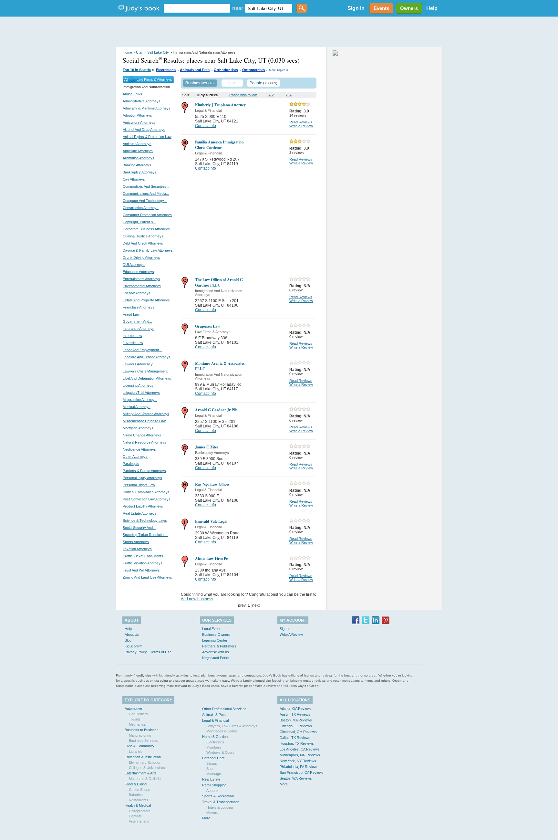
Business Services (143, 740)
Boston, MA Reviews (296, 720)
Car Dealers (138, 714)
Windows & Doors (220, 752)
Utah (139, 52)
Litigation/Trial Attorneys (141, 392)
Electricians (166, 70)
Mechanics (137, 724)
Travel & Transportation (220, 802)
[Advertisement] (279, 32)
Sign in (356, 8)
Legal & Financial (215, 720)
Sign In (285, 629)
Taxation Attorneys (137, 549)
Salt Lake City (158, 52)
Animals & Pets (214, 715)
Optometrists (253, 70)
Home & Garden (215, 737)
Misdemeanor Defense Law (144, 421)
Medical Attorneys (136, 407)
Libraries (135, 751)
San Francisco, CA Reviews (302, 772)
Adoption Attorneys (137, 115)
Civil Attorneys (134, 179)
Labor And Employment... (142, 350)
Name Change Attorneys (142, 435)
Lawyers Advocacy (138, 364)
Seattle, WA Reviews (296, 778)
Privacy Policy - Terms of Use (148, 652)
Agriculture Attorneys (139, 122)
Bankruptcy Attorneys (140, 172)
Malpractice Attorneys (140, 400)
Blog (128, 640)
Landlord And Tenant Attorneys (146, 357)
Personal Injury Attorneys (142, 478)
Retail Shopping (214, 785)
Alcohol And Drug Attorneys (144, 129)
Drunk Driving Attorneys (141, 257)
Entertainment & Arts (141, 773)
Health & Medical (138, 805)
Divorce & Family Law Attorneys (148, 250)
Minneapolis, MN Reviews (300, 755)
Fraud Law (131, 314)
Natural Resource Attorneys (144, 442)
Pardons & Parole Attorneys (144, 471)
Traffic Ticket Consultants (143, 556)
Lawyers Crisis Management (145, 371)
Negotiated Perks (215, 658)
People (256, 83)
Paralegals (131, 464)
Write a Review (301, 126)
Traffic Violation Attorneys (142, 563)
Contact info (205, 125)
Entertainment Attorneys (141, 279)
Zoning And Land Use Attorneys (147, 577)
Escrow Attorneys (136, 293)
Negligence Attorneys (139, 449)
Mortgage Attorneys (138, 428)
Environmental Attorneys (142, 286)
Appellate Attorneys (138, 151)
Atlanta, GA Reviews (296, 708)
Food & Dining (136, 784)
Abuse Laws (132, 94)
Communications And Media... (146, 193)
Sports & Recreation (218, 796)
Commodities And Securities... (146, 186)
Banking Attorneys (137, 165)
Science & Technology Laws (145, 520)
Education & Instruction (143, 757)
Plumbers (213, 747)
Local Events (212, 629)
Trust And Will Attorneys (141, 570)
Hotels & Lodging (219, 807)
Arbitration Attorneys (138, 158)
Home (127, 52)
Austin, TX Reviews (295, 714)
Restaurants (138, 800)
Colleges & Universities (147, 768)
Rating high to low (243, 95)
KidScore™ (133, 646)
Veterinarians (139, 821)
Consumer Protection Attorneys (147, 215)
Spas (210, 769)
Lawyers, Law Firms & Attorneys (231, 726)
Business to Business (142, 730)
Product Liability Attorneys (143, 506)
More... (207, 818)
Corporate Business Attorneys (146, 229)
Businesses (196, 83)
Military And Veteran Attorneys (146, 414)
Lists (232, 83)
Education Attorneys (138, 272)
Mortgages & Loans (221, 731)
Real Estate (211, 779)
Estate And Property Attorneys (146, 300)
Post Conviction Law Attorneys (146, 499)
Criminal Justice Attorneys (143, 236)
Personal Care (213, 758)
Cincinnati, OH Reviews (298, 732)
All (126, 79)
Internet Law (132, 336)
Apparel (212, 791)
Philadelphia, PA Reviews (299, 767)
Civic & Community (139, 746)
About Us (132, 634)
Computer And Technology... (145, 201)
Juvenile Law (133, 343)
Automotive (133, 708)
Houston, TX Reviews (297, 743)
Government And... (137, 321)
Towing (134, 719)
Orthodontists (226, 70)
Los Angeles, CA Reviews (300, 749)
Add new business (197, 599)
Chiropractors (139, 811)
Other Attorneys (135, 456)
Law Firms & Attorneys (154, 79)
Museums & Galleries (145, 779)
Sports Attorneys (136, 542)
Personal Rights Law (139, 485)
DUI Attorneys (134, 265)
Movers (212, 812)
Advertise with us (215, 652)
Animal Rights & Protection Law (147, 137)
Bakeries (136, 795)
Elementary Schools (144, 762)
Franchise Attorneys (138, 307)
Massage (213, 774)
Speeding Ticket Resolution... (145, 535)
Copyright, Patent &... (139, 222)
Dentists (135, 816)
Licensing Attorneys (138, 385)
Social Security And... (139, 528)
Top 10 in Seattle (137, 70)
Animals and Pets (195, 70)
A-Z (271, 95)
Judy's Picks (207, 95)
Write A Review (291, 634)
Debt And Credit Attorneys (143, 243)
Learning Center (214, 640)
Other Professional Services (224, 709)
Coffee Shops (139, 790)
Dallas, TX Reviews (295, 738)
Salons (211, 763)
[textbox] (197, 8)
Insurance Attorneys (138, 329)
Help (432, 8)
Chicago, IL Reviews (296, 726)
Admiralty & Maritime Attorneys (146, 108)
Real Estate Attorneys (140, 513)
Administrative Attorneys (141, 101)
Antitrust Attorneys (137, 144)
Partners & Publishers (219, 646)
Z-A (289, 95)
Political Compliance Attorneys (146, 492)
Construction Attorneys (141, 208)
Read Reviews (300, 122)
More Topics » (278, 70)
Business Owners (216, 634)
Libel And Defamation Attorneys (147, 378)
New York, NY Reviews (298, 761)
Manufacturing (140, 735)
